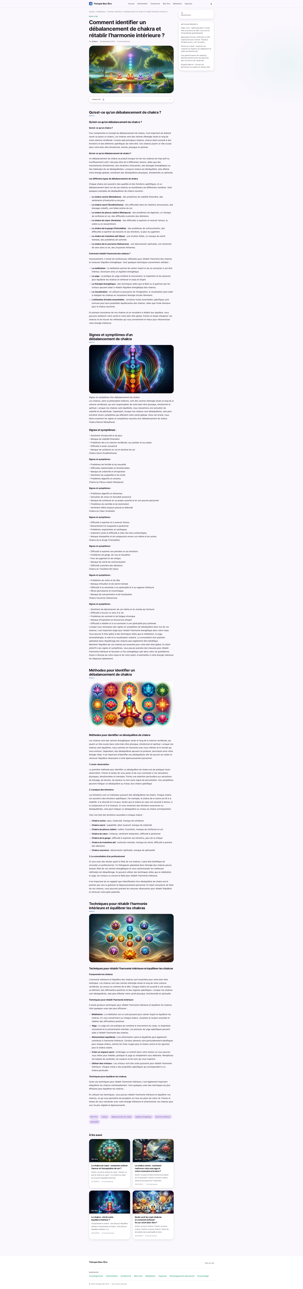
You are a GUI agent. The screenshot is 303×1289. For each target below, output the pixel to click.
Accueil (131, 4)
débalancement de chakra (121, 1117)
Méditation (177, 4)
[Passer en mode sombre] (211, 3)
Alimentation (142, 4)
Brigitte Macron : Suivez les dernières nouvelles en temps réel (195, 65)
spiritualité (94, 1122)
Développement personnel (182, 1276)
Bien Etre (166, 4)
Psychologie (203, 1276)
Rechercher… (186, 15)
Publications (100, 12)
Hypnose (188, 4)
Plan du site (209, 1263)
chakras (104, 1117)
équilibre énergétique (143, 1117)
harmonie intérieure (162, 1117)
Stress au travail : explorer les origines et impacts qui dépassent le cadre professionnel (196, 48)
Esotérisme (155, 4)
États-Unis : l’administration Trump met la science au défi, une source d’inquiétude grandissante (195, 30)
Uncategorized (96, 1276)
